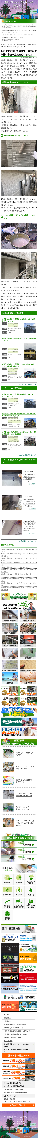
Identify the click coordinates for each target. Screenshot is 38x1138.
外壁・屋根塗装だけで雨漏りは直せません (17, 1031)
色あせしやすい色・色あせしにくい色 (23, 808)
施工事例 (7, 1014)
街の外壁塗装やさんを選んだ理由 (15, 1024)
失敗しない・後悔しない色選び (25, 754)
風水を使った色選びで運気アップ (24, 781)
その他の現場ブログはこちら (27, 541)
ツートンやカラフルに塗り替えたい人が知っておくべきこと (25, 823)
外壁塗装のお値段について (12, 1037)
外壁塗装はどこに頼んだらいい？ (15, 1089)
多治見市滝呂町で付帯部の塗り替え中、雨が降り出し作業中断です (19, 589)
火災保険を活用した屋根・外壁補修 (15, 1092)
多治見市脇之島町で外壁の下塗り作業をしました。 (17, 567)
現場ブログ (11, 44)
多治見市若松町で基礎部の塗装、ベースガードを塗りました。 (19, 564)
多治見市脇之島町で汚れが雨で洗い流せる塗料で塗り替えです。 (19, 559)
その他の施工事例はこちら (28, 384)
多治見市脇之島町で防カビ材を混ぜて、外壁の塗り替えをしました (19, 555)
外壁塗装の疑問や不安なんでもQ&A (15, 1034)
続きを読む (32, 484)
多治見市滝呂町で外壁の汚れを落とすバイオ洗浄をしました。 (19, 580)
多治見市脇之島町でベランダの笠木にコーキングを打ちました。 (19, 584)
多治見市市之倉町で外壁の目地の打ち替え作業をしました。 (19, 575)
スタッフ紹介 (8, 1041)
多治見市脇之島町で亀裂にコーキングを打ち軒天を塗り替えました (19, 571)
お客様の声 (7, 1021)
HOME (3, 44)
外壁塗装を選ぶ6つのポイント (13, 1028)
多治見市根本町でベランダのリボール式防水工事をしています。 (19, 550)
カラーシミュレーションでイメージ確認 (25, 767)
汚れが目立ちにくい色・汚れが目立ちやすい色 (25, 795)
